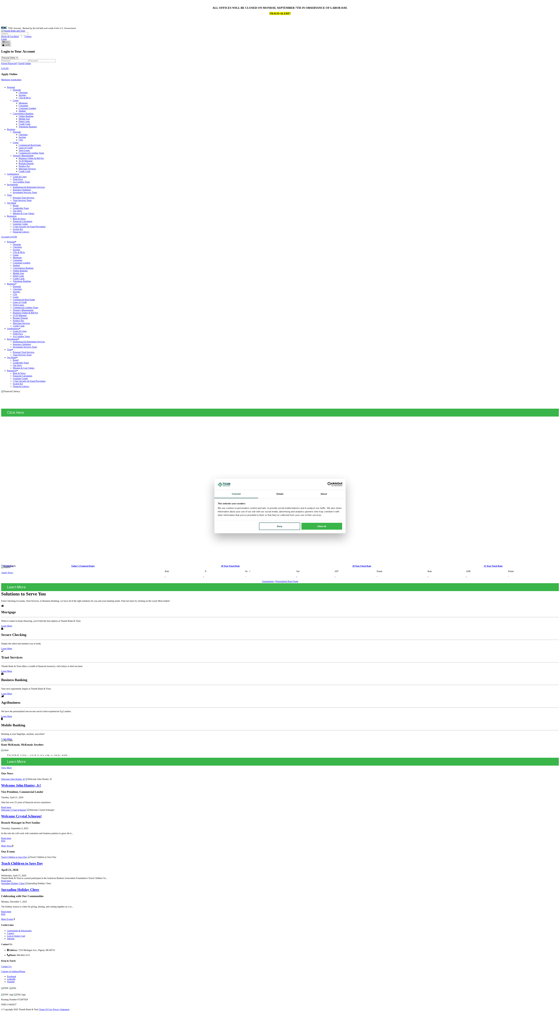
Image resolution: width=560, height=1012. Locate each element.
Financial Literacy (21, 386)
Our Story (17, 365)
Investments (12, 339)
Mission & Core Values (23, 368)
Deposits (17, 244)
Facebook (11, 976)
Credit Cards (18, 278)
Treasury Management (23, 310)
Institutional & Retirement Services (29, 341)
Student (16, 265)
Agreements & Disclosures (19, 930)
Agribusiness (13, 328)
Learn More (16, 587)
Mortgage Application (11, 79)
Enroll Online (24, 63)
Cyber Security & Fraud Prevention (29, 381)
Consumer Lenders (21, 263)
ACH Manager (20, 315)
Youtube (11, 981)
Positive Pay (18, 320)
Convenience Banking (23, 268)
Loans (16, 255)
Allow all (321, 526)
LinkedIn (11, 979)
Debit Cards (18, 276)
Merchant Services (21, 323)
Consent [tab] (236, 494)
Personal (11, 242)
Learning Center (20, 378)
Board (16, 360)
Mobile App (18, 273)
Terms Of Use (45, 1009)
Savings (16, 249)
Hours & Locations (10, 36)
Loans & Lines (20, 331)
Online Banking (20, 270)
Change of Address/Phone (13, 971)
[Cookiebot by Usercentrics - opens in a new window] (329, 484)
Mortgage (17, 257)
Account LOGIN (9, 237)
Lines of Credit (20, 302)
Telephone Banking (22, 281)
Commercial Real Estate (24, 299)
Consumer (17, 260)
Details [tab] (280, 494)
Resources (11, 370)
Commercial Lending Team (25, 307)
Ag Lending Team (21, 336)
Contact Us (6, 966)
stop (11, 566)
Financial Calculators (22, 376)
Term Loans (18, 305)
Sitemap (10, 938)
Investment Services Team (25, 347)
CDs (15, 294)
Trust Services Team (22, 355)
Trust (9, 349)
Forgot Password (9, 63)
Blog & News (19, 373)
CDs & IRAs (19, 252)
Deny (279, 526)
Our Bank (11, 357)
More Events (7, 919)
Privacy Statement (61, 1009)
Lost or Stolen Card (16, 936)
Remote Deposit (20, 318)
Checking (17, 247)
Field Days (18, 334)
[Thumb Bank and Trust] (13, 31)
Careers (28, 36)
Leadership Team (21, 362)
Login (4, 39)
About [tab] (324, 494)
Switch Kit (18, 384)
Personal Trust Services (23, 352)
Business (11, 284)
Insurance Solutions (22, 344)
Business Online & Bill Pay (25, 313)
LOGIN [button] (5, 68)
